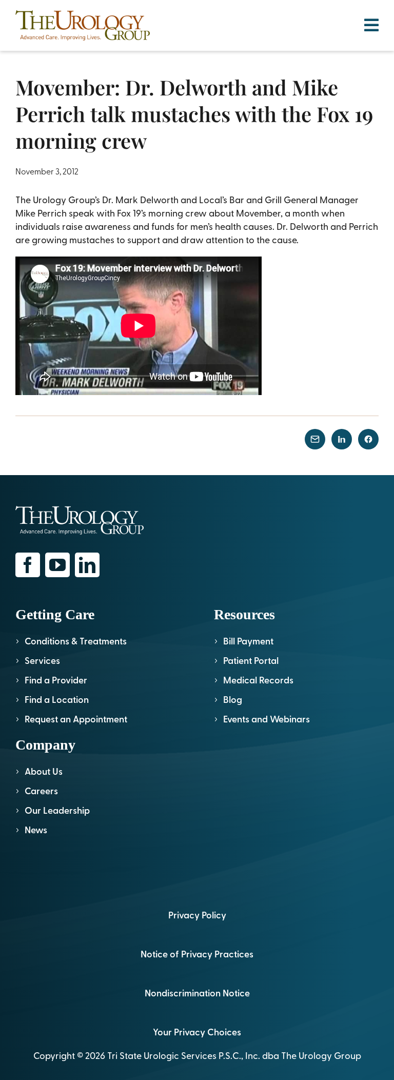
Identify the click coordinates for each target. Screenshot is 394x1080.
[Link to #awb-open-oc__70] (371, 25)
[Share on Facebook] (368, 439)
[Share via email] (315, 439)
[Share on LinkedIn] (341, 439)
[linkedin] (87, 565)
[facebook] (27, 565)
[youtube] (57, 565)
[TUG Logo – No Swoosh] (82, 14)
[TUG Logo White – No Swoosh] (79, 510)
